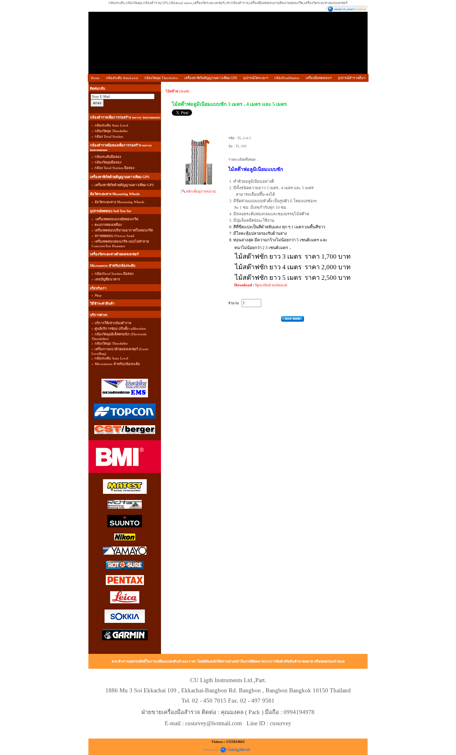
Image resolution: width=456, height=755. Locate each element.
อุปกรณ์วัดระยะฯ (255, 78)
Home (95, 78)
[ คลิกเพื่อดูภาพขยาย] (198, 191)
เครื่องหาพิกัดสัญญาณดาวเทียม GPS (210, 78)
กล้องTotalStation (286, 78)
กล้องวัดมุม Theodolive (161, 78)
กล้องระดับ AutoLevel (122, 78)
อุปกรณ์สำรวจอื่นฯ (351, 78)
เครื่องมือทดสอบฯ (319, 78)
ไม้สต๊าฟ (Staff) (177, 91)
